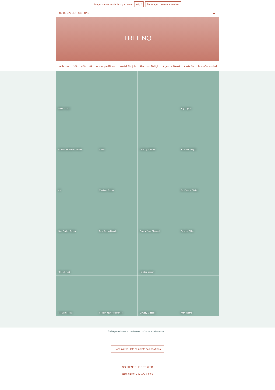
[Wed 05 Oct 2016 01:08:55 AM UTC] (198, 173)
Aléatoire (64, 66)
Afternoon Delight (149, 66)
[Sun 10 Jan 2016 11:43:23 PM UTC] (76, 255)
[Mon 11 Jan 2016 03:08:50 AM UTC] (198, 214)
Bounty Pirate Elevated (150, 231)
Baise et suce (64, 108)
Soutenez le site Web (137, 367)
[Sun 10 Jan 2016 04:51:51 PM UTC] (158, 255)
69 (90, 66)
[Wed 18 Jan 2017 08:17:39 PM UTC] (158, 132)
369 (75, 66)
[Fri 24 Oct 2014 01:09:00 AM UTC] (198, 296)
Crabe (102, 149)
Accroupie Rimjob (106, 66)
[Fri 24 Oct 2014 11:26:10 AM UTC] (117, 296)
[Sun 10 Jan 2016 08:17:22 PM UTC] (117, 255)
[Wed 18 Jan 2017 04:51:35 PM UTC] (198, 132)
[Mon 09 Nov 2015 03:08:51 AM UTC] (76, 296)
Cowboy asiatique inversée (70, 149)
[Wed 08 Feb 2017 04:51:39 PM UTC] (76, 91)
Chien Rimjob (64, 271)
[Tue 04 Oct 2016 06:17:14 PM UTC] (117, 214)
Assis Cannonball (207, 66)
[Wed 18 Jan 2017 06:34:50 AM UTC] (76, 173)
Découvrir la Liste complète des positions (137, 349)
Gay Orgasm (186, 108)
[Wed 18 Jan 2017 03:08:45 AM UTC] (117, 173)
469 (83, 66)
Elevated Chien (187, 231)
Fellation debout (147, 271)
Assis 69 (189, 66)
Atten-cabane (186, 312)
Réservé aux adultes (137, 374)
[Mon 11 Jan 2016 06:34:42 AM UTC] (158, 214)
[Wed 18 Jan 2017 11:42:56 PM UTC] (117, 132)
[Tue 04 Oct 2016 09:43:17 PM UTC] (76, 214)
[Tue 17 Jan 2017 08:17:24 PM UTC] (158, 173)
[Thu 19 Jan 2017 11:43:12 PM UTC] (158, 91)
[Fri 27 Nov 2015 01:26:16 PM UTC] (198, 255)
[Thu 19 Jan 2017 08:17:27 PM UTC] (198, 91)
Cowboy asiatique (147, 149)
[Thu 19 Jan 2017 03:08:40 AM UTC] (76, 132)
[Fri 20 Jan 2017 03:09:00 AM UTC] (117, 91)
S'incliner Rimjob (106, 190)
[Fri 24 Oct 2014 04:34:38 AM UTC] (158, 296)
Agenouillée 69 (171, 66)
